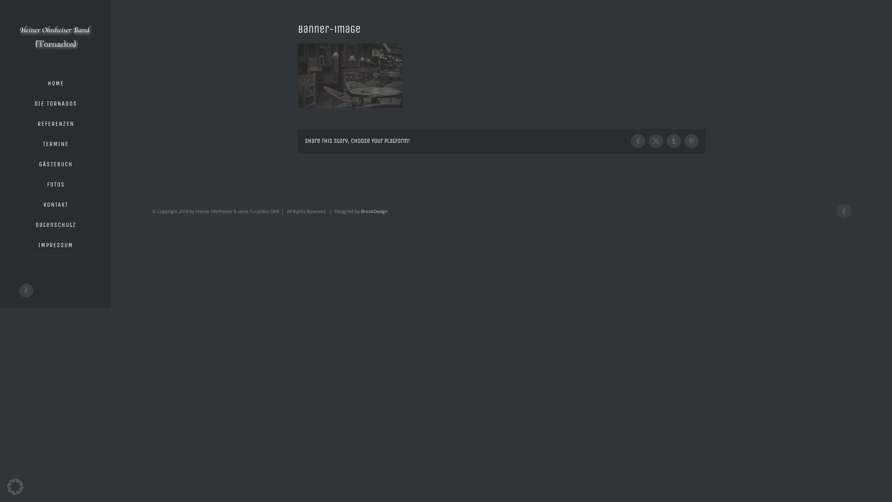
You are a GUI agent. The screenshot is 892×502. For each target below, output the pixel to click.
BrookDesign (374, 211)
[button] (15, 486)
